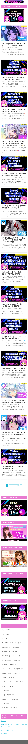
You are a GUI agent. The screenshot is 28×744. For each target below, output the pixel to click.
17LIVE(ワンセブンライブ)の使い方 (11, 643)
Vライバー (4, 638)
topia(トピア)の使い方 (8, 695)
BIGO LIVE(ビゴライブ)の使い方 (10, 647)
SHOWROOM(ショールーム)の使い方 (12, 656)
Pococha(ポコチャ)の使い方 (9, 651)
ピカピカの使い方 (6, 703)
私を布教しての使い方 (8, 677)
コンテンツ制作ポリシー (8, 730)
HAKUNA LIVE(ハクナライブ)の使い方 (12, 669)
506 (18, 485)
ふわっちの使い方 (6, 690)
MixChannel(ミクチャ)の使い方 (10, 664)
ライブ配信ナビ (13, 742)
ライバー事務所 (6, 630)
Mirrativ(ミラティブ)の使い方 (9, 708)
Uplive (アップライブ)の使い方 (10, 699)
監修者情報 (4, 733)
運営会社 (3, 721)
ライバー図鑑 (5, 634)
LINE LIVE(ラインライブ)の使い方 (11, 660)
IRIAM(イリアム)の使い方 (9, 686)
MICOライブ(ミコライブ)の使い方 (11, 673)
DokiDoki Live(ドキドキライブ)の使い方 (12, 682)
